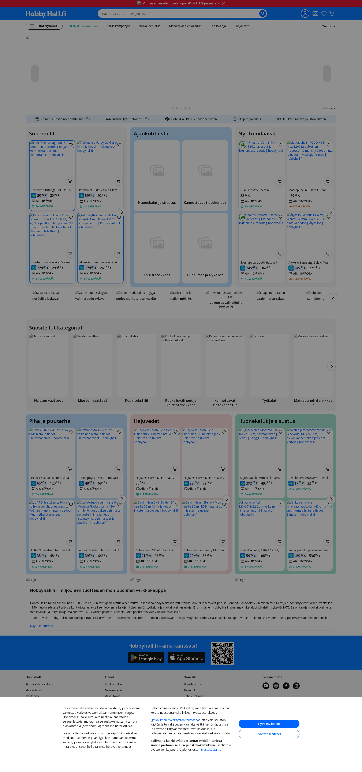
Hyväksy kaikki (269, 724)
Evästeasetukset (269, 734)
